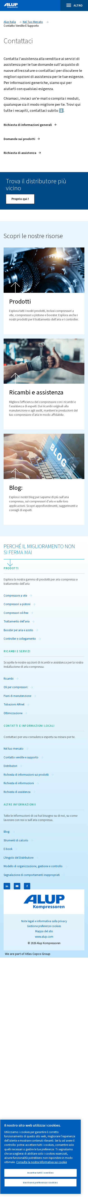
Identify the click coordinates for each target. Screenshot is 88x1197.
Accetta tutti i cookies (40, 1172)
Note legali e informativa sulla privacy (44, 921)
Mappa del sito (44, 931)
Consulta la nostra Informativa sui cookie (41, 1162)
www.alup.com (44, 937)
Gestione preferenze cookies (44, 926)
